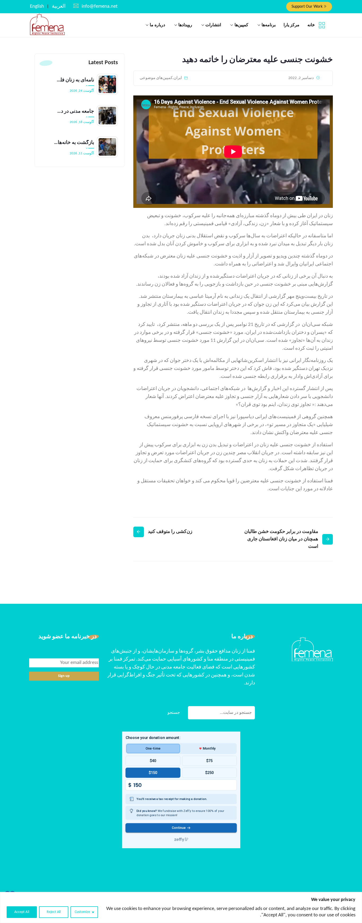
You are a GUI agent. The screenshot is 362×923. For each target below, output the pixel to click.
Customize (82, 912)
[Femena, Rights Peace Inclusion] (47, 25)
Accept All (21, 912)
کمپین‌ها (241, 25)
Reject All (54, 912)
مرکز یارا (291, 25)
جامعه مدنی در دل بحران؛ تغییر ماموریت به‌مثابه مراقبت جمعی (74, 111)
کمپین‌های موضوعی (156, 78)
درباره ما (157, 25)
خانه (311, 25)
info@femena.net (99, 6)
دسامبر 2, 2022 (301, 78)
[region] (181, 907)
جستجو (173, 713)
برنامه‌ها (269, 25)
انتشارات (213, 25)
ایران (178, 78)
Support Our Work (308, 7)
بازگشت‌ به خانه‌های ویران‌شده (74, 142)
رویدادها (185, 25)
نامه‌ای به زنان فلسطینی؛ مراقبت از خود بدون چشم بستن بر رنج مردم (74, 80)
